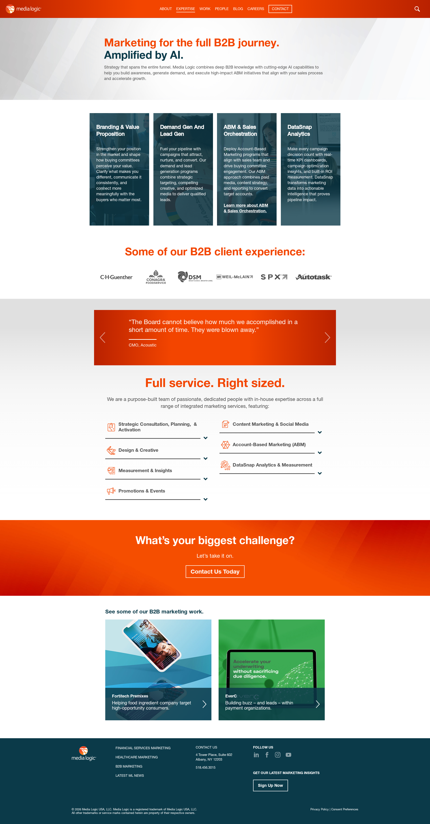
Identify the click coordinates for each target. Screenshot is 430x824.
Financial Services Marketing (143, 748)
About (166, 9)
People (222, 9)
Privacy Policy (319, 809)
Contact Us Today (215, 572)
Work (205, 9)
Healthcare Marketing (137, 757)
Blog (238, 9)
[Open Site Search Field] (417, 9)
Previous (102, 337)
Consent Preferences (344, 809)
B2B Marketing (129, 766)
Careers (255, 9)
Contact (280, 9)
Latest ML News (130, 776)
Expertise (185, 9)
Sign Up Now (270, 786)
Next (327, 337)
